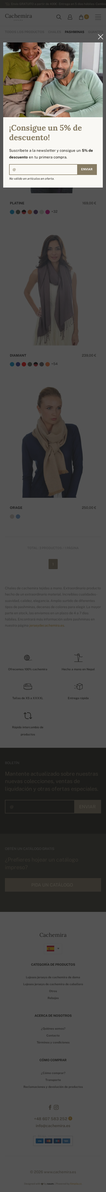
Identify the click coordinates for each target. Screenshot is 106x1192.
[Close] (99, 36)
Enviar (86, 169)
